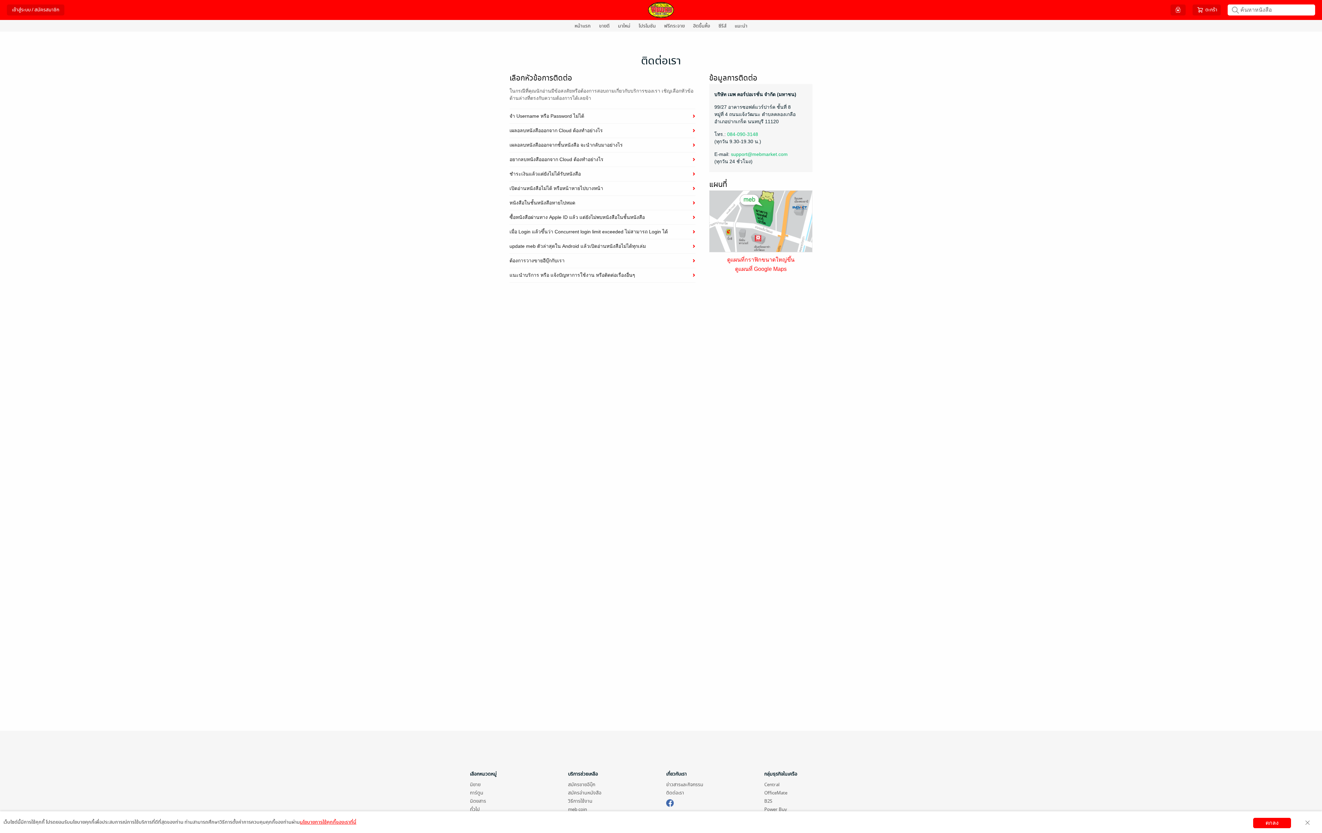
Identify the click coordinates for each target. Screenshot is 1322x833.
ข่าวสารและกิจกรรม (684, 784)
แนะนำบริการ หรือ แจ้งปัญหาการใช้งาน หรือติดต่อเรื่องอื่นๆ (572, 275)
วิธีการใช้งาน (580, 801)
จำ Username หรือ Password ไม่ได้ (547, 116)
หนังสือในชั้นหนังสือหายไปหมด (542, 202)
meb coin (577, 809)
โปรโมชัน (647, 26)
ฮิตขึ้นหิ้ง (701, 26)
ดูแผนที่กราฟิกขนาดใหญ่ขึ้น (761, 260)
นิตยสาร (478, 801)
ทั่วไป (475, 809)
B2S (768, 801)
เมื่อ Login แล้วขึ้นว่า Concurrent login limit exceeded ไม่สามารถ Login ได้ (589, 231)
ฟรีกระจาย (674, 26)
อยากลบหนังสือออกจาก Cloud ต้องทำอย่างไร (557, 159)
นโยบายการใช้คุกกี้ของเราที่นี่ (328, 822)
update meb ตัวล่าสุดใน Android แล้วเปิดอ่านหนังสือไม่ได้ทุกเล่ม (578, 246)
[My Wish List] (1178, 9)
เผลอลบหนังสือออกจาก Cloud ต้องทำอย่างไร (556, 130)
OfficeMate (775, 793)
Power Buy (775, 809)
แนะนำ (741, 26)
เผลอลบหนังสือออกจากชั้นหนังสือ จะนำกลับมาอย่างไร (566, 145)
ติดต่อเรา (675, 793)
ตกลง (1272, 823)
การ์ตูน (476, 793)
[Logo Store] (661, 10)
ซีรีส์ (722, 26)
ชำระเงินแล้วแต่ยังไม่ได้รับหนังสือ (545, 174)
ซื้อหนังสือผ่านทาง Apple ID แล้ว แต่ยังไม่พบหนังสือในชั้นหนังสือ (577, 217)
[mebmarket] (670, 802)
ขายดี (604, 26)
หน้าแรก (583, 26)
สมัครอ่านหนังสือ (584, 793)
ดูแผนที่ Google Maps (761, 269)
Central (771, 784)
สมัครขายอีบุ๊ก (581, 784)
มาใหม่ (624, 26)
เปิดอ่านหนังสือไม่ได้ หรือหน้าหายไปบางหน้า (556, 188)
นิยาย (475, 784)
